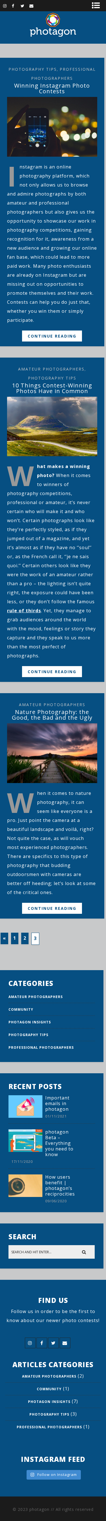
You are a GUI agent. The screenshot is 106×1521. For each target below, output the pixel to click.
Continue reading (52, 336)
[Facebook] (16, 5)
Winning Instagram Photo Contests (52, 88)
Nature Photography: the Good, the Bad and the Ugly (52, 714)
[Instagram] (7, 5)
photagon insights (29, 1022)
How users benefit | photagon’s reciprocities (60, 1185)
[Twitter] (25, 5)
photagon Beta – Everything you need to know (59, 1143)
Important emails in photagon (57, 1103)
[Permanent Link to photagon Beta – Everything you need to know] (25, 1150)
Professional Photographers (41, 1047)
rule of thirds (24, 610)
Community (20, 1009)
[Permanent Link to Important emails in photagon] (25, 1116)
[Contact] (33, 5)
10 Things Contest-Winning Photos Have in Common (52, 388)
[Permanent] (52, 155)
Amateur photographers (51, 369)
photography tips (32, 69)
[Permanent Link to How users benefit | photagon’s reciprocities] (25, 1195)
